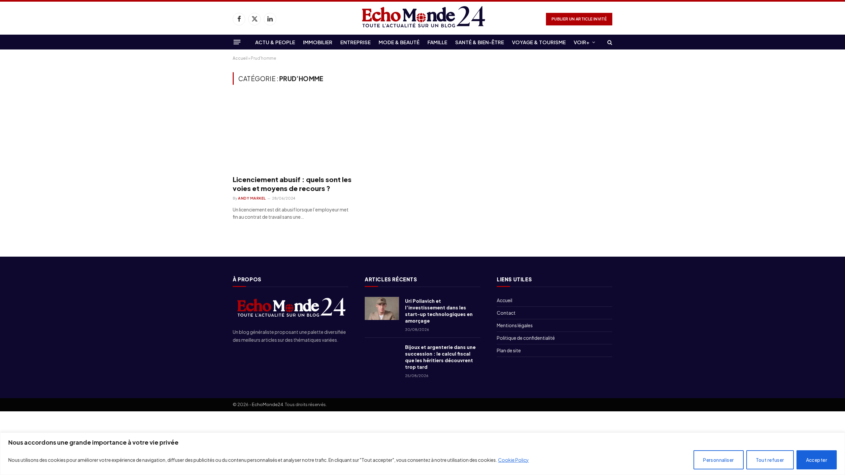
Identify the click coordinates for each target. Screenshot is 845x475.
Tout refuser (770, 460)
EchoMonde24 (267, 404)
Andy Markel (252, 198)
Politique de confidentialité (526, 338)
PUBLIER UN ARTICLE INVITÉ (579, 18)
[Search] (609, 42)
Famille (437, 42)
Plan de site (509, 350)
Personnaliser (718, 460)
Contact (506, 313)
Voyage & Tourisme (539, 42)
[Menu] (237, 42)
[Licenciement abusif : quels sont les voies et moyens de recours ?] (293, 133)
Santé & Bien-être (479, 42)
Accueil (240, 58)
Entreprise (355, 42)
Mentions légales (515, 325)
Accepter (816, 460)
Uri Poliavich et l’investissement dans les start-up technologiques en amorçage (439, 311)
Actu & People (275, 42)
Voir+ (582, 42)
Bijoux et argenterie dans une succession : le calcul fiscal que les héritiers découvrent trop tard (440, 357)
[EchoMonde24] (422, 19)
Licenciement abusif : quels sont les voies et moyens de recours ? (292, 183)
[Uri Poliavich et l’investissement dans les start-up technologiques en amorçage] (382, 308)
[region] (422, 453)
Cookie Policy (513, 460)
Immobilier (317, 42)
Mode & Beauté (399, 42)
